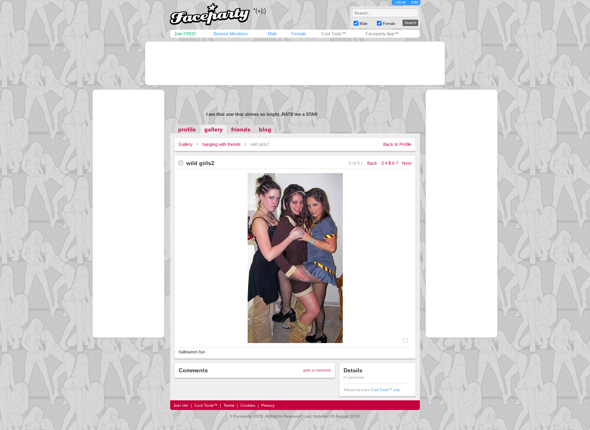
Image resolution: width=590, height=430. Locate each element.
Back (372, 163)
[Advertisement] (295, 63)
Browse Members (231, 33)
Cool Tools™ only (385, 390)
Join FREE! (185, 33)
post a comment (317, 370)
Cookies (247, 405)
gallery (213, 129)
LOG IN (400, 2)
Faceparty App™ (382, 33)
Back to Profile (397, 144)
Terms (229, 405)
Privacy (268, 405)
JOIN (414, 2)
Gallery (186, 144)
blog (265, 129)
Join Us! (180, 405)
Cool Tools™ (333, 33)
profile (187, 129)
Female (298, 33)
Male (272, 33)
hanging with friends (221, 144)
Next (406, 163)
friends (240, 129)
